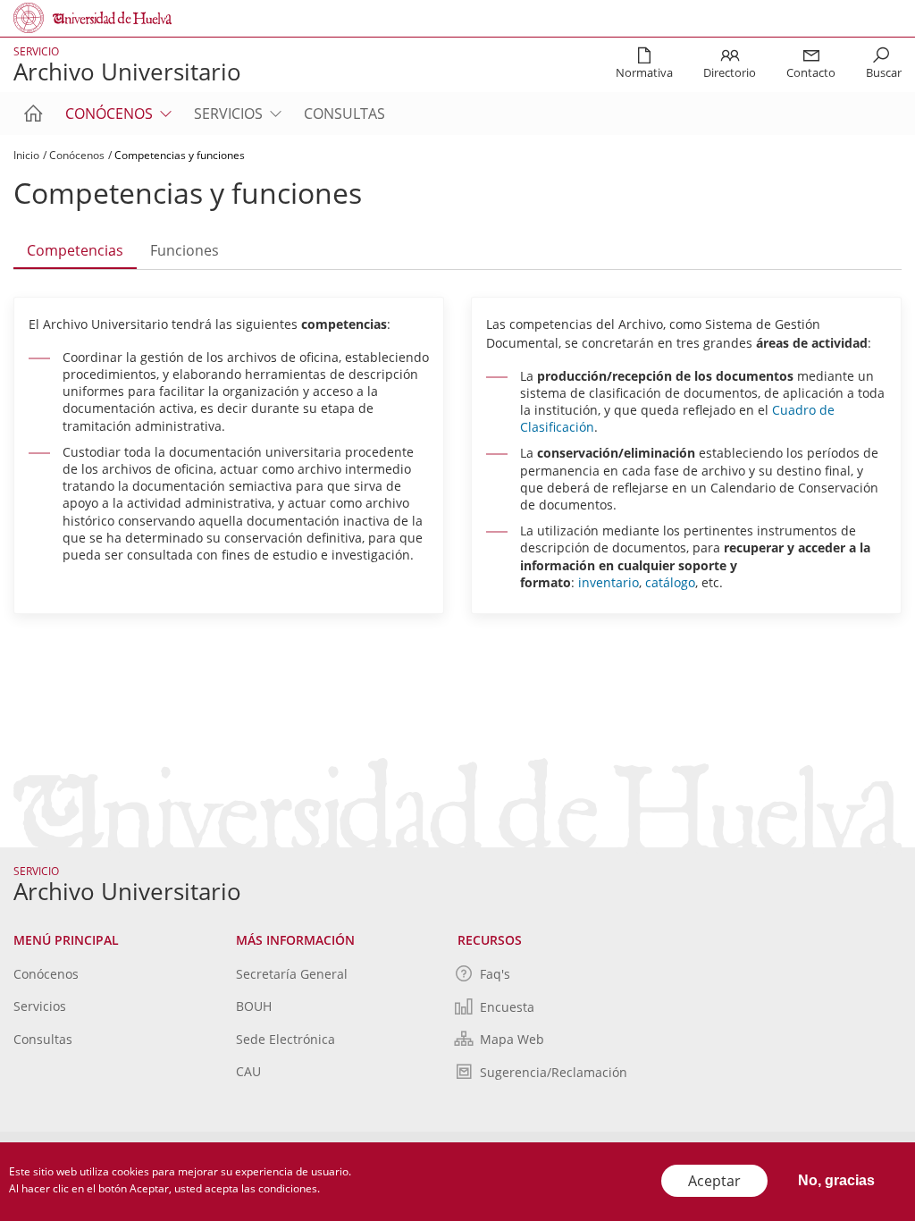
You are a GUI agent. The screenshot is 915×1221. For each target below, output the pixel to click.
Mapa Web (512, 1039)
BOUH (254, 1006)
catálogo (670, 582)
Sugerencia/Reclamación (553, 1072)
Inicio (26, 155)
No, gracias (836, 1180)
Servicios (228, 113)
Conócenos (109, 113)
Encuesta (507, 1006)
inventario (608, 582)
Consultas (344, 113)
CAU (248, 1071)
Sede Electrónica (285, 1039)
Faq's (495, 973)
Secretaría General (292, 973)
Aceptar (714, 1181)
